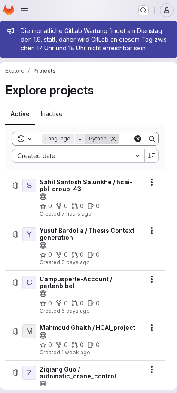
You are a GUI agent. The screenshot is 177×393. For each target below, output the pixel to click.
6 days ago (75, 311)
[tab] (20, 114)
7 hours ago (76, 213)
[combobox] (78, 156)
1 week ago (75, 352)
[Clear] (138, 139)
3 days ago (75, 262)
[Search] (152, 139)
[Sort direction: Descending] (152, 156)
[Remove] (113, 139)
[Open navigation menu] (24, 10)
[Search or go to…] (143, 10)
